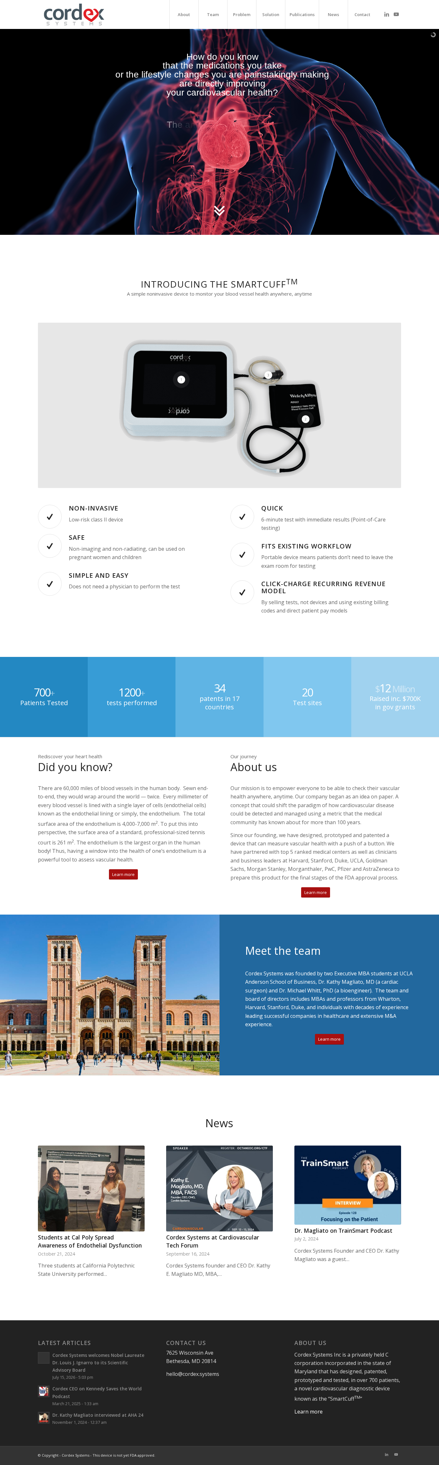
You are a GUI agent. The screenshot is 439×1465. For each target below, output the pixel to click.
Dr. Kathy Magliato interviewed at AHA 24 (97, 1416)
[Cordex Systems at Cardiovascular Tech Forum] (219, 1189)
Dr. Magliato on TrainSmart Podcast (343, 1230)
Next (391, 1196)
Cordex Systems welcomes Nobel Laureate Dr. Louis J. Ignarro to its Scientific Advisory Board (98, 1363)
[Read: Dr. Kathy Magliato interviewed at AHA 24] (43, 1418)
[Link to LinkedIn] (386, 14)
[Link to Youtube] (396, 14)
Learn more (308, 1412)
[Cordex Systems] (74, 14)
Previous (47, 1196)
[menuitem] (183, 14)
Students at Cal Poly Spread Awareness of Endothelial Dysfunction (90, 1241)
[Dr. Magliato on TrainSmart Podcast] (347, 1185)
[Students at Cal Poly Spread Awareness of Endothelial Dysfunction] (91, 1189)
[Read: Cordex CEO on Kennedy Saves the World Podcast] (43, 1392)
